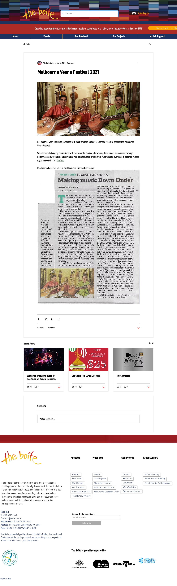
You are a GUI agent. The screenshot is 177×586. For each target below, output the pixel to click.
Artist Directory (152, 474)
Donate (126, 474)
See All (151, 343)
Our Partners (78, 487)
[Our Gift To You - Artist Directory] (89, 359)
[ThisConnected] (133, 359)
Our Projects (100, 478)
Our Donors (77, 483)
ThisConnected (123, 375)
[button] (150, 44)
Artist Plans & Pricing (155, 478)
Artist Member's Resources (158, 483)
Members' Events (102, 483)
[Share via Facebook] (38, 319)
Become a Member (132, 491)
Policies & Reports (81, 491)
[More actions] (138, 63)
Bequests (127, 478)
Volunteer (127, 483)
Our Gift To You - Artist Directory (86, 375)
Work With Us (129, 487)
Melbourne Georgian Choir (106, 492)
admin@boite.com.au (12, 518)
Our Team (76, 478)
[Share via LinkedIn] (52, 319)
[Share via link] (59, 319)
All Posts (27, 44)
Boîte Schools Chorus (104, 487)
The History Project (81, 496)
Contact (76, 474)
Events (97, 474)
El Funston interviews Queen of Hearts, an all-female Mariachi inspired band (41, 377)
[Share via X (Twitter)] (45, 319)
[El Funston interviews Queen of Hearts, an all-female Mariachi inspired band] (44, 359)
